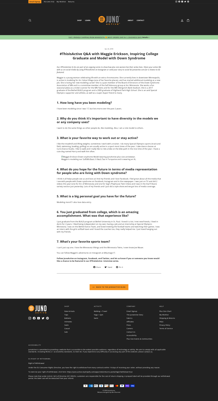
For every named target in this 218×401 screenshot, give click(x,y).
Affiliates (130, 322)
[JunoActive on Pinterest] (47, 318)
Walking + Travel (100, 311)
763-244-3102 (49, 2)
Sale (66, 332)
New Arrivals (69, 311)
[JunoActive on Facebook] (34, 318)
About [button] (130, 20)
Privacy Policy (164, 325)
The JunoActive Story (135, 315)
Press (129, 325)
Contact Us (131, 332)
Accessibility (131, 335)
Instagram (102, 69)
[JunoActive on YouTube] (38, 318)
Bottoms (67, 318)
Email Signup (132, 311)
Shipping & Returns (167, 318)
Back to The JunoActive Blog (110, 287)
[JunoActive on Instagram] (29, 318)
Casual (67, 328)
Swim (66, 325)
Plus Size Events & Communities (139, 339)
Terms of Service (166, 328)
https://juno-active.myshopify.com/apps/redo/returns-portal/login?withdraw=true (100, 372)
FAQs (161, 322)
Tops (66, 315)
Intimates (68, 322)
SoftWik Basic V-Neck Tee (94, 159)
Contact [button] (140, 20)
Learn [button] (87, 20)
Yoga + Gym (98, 315)
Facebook (92, 258)
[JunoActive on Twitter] (43, 318)
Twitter (105, 258)
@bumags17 (109, 253)
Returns (71, 2)
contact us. (148, 352)
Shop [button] (79, 20)
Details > (145, 37)
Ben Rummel (116, 392)
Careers (130, 328)
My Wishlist (61, 2)
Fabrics (129, 318)
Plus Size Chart (165, 311)
